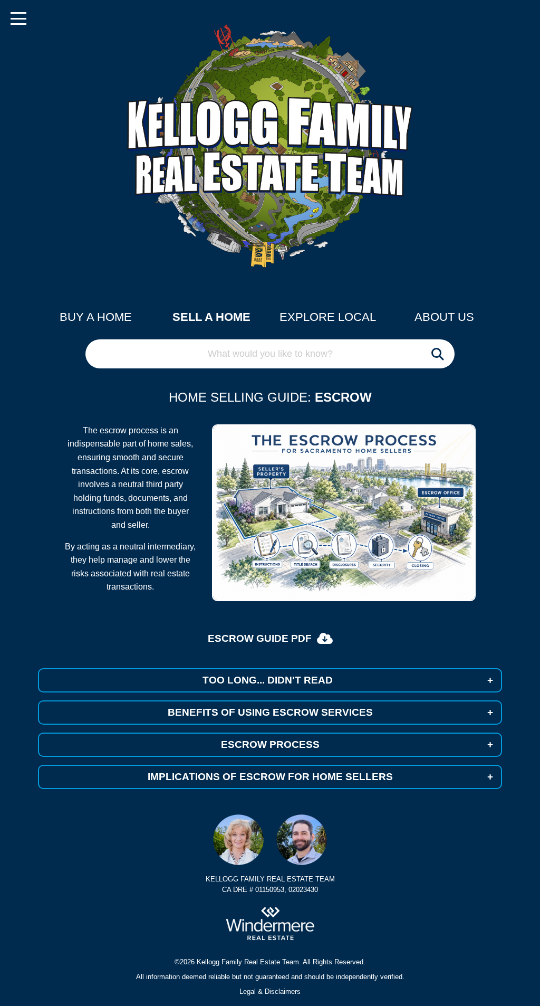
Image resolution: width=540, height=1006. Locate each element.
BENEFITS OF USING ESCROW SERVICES (331, 712)
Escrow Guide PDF (260, 638)
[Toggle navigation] (18, 18)
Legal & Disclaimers (270, 991)
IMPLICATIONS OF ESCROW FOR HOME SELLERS (321, 776)
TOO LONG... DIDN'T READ (348, 680)
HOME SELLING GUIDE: (240, 397)
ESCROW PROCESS (357, 744)
